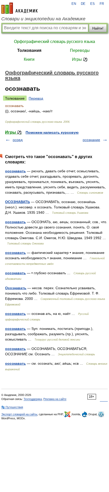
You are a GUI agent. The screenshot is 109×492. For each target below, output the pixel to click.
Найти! (97, 28)
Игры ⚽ (80, 59)
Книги (29, 59)
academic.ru (19, 8)
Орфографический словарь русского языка (54, 41)
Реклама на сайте (54, 399)
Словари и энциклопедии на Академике (43, 18)
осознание (91, 140)
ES (92, 4)
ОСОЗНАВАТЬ (17, 202)
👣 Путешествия (12, 407)
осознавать (15, 171)
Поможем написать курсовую (52, 132)
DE (83, 4)
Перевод (36, 98)
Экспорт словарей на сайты (19, 414)
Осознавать (15, 288)
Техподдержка (33, 399)
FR (102, 4)
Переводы (80, 50)
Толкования (29, 50)
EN (73, 4)
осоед (18, 140)
